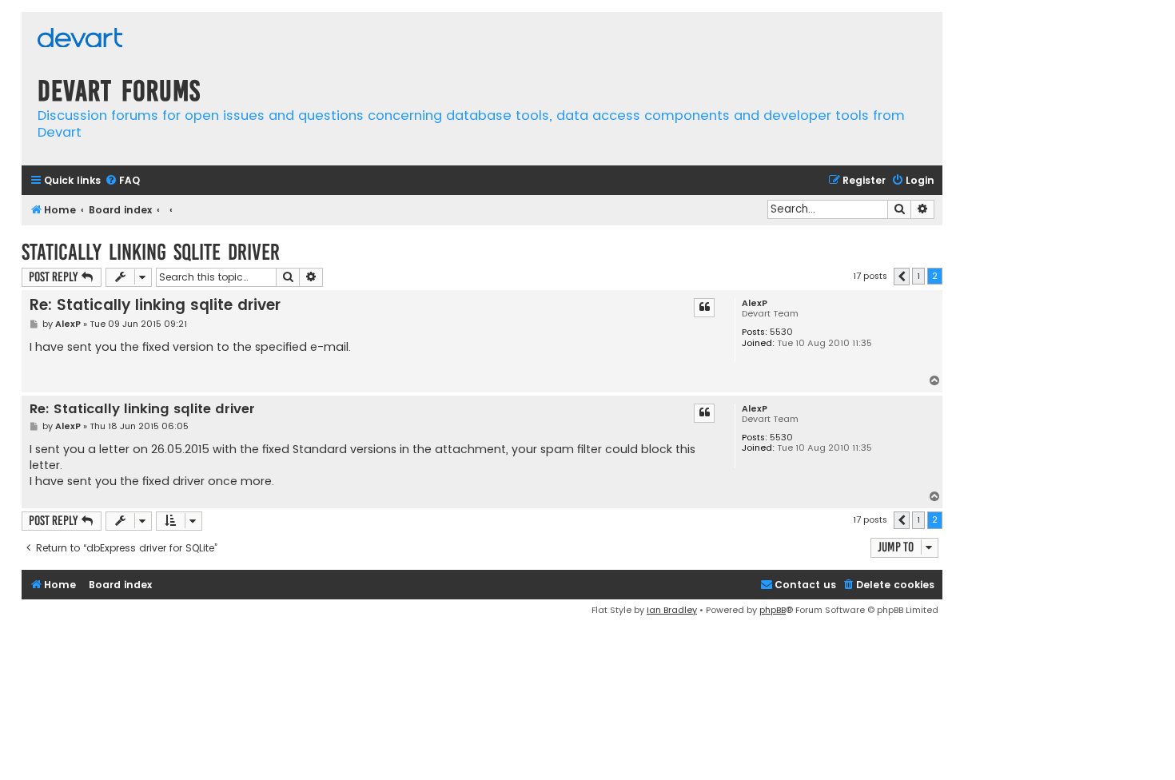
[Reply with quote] (704, 307)
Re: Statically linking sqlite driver (155, 305)
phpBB (772, 609)
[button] (902, 276)
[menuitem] (122, 181)
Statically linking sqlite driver (151, 252)
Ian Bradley (672, 609)
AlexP (754, 303)
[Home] (80, 39)
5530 (781, 332)
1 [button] (918, 275)
